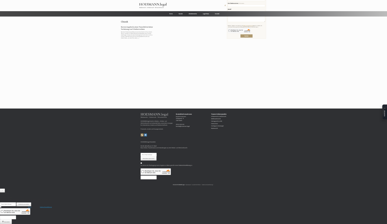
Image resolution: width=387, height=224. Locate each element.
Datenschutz (214, 124)
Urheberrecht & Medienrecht (218, 116)
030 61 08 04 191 (180, 124)
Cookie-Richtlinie (196, 185)
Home (171, 14)
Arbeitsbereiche (193, 14)
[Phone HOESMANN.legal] (142, 135)
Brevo (168, 165)
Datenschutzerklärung (248, 25)
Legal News (206, 14)
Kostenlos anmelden (23, 204)
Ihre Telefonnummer (236, 3)
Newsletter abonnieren (148, 158)
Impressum (188, 185)
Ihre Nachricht (231, 15)
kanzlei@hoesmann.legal (183, 126)
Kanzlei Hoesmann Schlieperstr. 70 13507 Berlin (181, 118)
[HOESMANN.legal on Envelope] (145, 135)
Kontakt (217, 14)
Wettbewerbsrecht (216, 119)
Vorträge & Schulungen (217, 126)
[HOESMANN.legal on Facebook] (225, 5)
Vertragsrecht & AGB (216, 121)
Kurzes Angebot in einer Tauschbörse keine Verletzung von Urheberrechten (137, 28)
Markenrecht (214, 128)
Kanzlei (181, 14)
